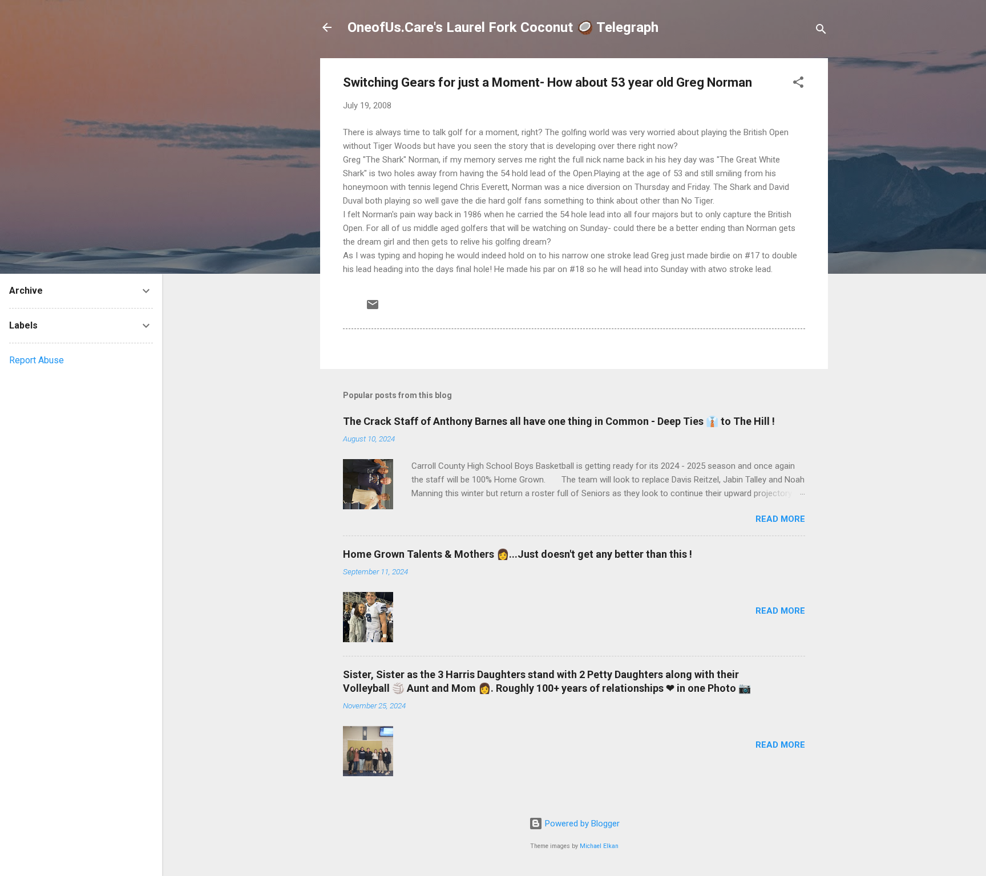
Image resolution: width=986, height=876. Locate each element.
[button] (798, 84)
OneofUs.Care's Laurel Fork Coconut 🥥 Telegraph (502, 27)
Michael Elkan (599, 846)
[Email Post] (372, 308)
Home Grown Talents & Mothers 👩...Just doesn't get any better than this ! (517, 554)
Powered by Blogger (581, 823)
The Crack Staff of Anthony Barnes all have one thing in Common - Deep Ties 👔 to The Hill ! (559, 421)
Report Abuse (36, 360)
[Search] (821, 31)
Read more (780, 519)
